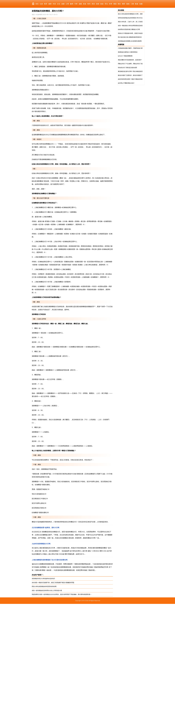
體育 (123, 4)
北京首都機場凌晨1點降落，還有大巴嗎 (45, 527)
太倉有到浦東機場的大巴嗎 (41, 544)
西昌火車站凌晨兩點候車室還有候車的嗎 (44, 586)
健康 (49, 4)
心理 (67, 4)
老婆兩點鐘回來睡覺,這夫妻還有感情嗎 (130, 41)
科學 (110, 4)
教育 (45, 4)
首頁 (37, 4)
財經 (97, 4)
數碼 (71, 4)
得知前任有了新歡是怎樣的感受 (127, 67)
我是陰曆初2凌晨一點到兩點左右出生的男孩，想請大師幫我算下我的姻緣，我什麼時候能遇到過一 (62, 594)
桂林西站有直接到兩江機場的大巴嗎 (129, 29)
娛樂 (63, 4)
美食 (84, 4)
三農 (132, 4)
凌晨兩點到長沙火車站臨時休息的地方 (43, 578)
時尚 (89, 4)
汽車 (75, 4)
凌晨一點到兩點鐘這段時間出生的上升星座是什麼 (47, 590)
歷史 (119, 4)
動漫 (136, 4)
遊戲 (80, 4)
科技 (54, 4)
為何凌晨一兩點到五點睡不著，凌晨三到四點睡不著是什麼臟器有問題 (53, 582)
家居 (93, 4)
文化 (58, 4)
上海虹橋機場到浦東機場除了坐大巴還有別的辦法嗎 (49, 560)
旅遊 (101, 4)
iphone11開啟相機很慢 (125, 56)
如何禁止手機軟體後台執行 (126, 83)
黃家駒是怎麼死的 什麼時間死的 (127, 52)
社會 (41, 4)
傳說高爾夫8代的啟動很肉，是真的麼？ (130, 60)
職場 (114, 4)
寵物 (127, 4)
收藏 (140, 4)
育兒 (106, 4)
